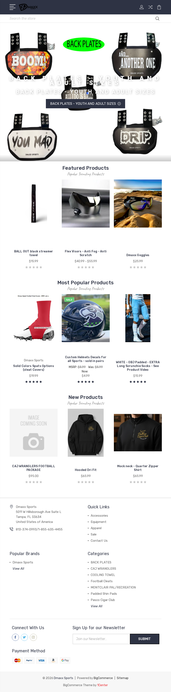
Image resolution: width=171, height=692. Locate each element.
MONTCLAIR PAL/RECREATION (113, 587)
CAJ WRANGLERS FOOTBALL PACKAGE (33, 468)
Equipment (98, 522)
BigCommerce (103, 678)
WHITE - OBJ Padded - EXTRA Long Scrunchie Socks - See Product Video (138, 366)
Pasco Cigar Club (103, 600)
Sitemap (122, 678)
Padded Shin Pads (104, 594)
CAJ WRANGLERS (103, 569)
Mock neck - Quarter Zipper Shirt (138, 468)
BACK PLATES (101, 562)
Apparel (96, 528)
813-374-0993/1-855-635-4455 (39, 529)
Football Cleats (102, 581)
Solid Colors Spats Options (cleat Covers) (33, 368)
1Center (102, 685)
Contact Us (99, 541)
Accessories (99, 515)
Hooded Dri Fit (86, 470)
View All (18, 569)
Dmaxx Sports (23, 562)
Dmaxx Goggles (137, 255)
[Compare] (150, 9)
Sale (94, 534)
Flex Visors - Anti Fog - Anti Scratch (86, 253)
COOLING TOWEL (103, 575)
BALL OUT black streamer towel (33, 253)
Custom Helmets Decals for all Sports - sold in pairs (85, 359)
